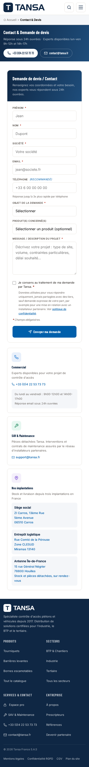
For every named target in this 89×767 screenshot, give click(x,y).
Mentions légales (13, 758)
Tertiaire (51, 671)
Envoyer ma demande (47, 332)
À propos (52, 704)
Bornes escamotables (17, 671)
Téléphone (32, 179)
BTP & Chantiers (57, 651)
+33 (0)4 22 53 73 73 (23, 53)
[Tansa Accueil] (24, 7)
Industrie (52, 661)
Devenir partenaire (58, 734)
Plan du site (73, 758)
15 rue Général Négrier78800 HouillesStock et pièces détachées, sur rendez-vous (42, 570)
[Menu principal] (81, 7)
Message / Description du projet (38, 238)
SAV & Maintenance (21, 714)
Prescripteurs (55, 714)
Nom (17, 125)
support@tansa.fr (28, 457)
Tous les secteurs (58, 681)
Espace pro (16, 704)
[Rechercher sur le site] (69, 7)
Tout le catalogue (14, 681)
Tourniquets (11, 651)
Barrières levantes (15, 661)
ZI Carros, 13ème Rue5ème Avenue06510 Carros (29, 515)
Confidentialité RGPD (40, 758)
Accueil (11, 19)
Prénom (19, 107)
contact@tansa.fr (58, 53)
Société (19, 143)
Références (54, 724)
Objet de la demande (29, 202)
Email (18, 161)
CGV (59, 758)
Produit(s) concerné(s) (29, 220)
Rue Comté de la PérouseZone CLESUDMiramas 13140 (32, 542)
